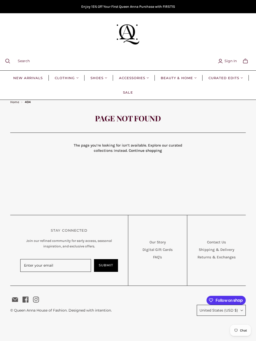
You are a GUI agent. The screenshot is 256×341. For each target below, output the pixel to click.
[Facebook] (25, 300)
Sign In (230, 61)
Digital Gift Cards (157, 249)
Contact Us (216, 242)
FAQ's (157, 257)
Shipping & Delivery (216, 249)
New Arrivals (28, 78)
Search (24, 61)
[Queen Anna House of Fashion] (128, 34)
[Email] (15, 300)
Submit (106, 265)
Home (15, 102)
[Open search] (10, 61)
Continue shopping (145, 150)
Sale (128, 92)
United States (219, 310)
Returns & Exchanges (217, 257)
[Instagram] (36, 300)
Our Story (158, 242)
